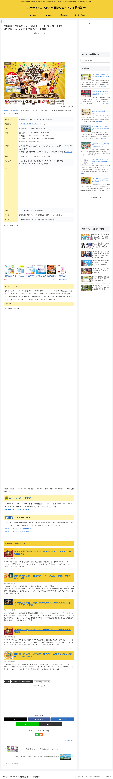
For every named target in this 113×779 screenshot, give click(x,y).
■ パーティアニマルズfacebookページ (19, 528)
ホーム (6, 110)
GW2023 (8, 681)
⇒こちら (68, 152)
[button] (50, 724)
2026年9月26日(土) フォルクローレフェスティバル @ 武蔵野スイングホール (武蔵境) (100, 180)
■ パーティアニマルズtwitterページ (18, 531)
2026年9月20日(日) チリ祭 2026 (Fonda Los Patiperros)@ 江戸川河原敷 (100, 111)
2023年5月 (46, 681)
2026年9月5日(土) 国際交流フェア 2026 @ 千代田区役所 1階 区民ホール (100, 76)
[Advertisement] (39, 47)
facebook (35, 124)
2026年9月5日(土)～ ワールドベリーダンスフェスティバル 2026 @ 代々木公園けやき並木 (100, 93)
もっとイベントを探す (20, 498)
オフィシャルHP (25, 124)
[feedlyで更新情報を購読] (37, 734)
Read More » (104, 86)
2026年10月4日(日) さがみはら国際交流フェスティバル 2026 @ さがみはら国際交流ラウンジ (100, 145)
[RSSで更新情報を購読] (41, 734)
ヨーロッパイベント (28, 681)
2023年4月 (38, 681)
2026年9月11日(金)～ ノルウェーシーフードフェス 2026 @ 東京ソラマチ (100, 128)
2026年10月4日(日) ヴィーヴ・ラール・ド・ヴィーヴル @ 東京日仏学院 (100, 161)
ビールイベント (17, 110)
